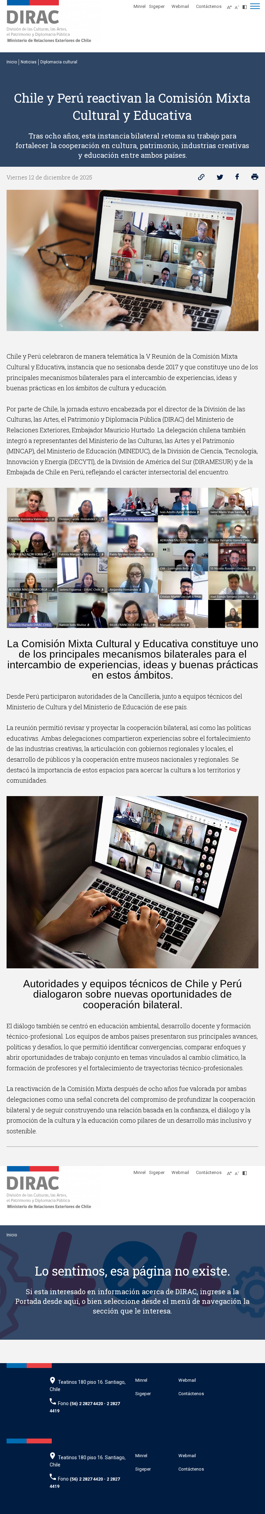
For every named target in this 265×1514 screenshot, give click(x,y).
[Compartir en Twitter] (220, 178)
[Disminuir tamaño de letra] (239, 5)
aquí (71, 1301)
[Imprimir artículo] (254, 178)
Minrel (140, 6)
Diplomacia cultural (58, 62)
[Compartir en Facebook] (237, 178)
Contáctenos (209, 6)
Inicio (12, 62)
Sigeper (157, 6)
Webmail (180, 6)
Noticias (29, 62)
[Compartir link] (201, 178)
